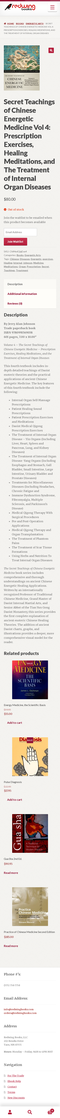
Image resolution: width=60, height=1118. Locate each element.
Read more (11, 873)
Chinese (14, 259)
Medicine (38, 262)
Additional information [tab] (22, 293)
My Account (10, 1112)
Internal (17, 262)
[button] (51, 50)
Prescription (34, 266)
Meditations (11, 266)
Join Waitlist (15, 241)
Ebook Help (14, 1081)
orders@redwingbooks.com (20, 1013)
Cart (46, 1109)
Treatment (22, 270)
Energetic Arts (34, 23)
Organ (22, 266)
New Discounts (16, 1097)
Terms (11, 1092)
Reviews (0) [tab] (15, 303)
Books (20, 23)
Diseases (25, 259)
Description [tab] (15, 284)
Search (30, 1112)
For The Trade (16, 1075)
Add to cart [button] (14, 722)
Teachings (9, 270)
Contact (12, 1086)
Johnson (27, 262)
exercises (47, 259)
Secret (45, 266)
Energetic (36, 259)
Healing (8, 262)
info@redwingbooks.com (19, 1009)
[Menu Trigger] (52, 7)
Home (10, 23)
